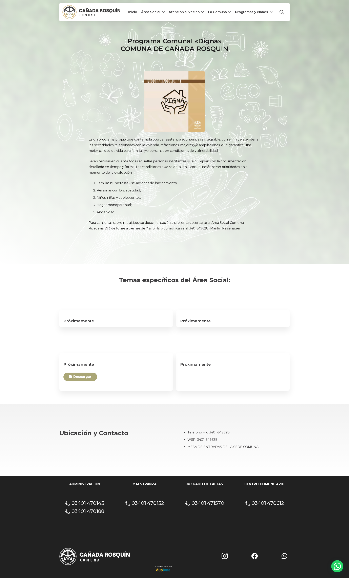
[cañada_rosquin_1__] (91, 12)
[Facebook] (254, 556)
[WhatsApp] (284, 556)
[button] (282, 12)
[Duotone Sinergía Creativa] (163, 570)
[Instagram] (224, 556)
